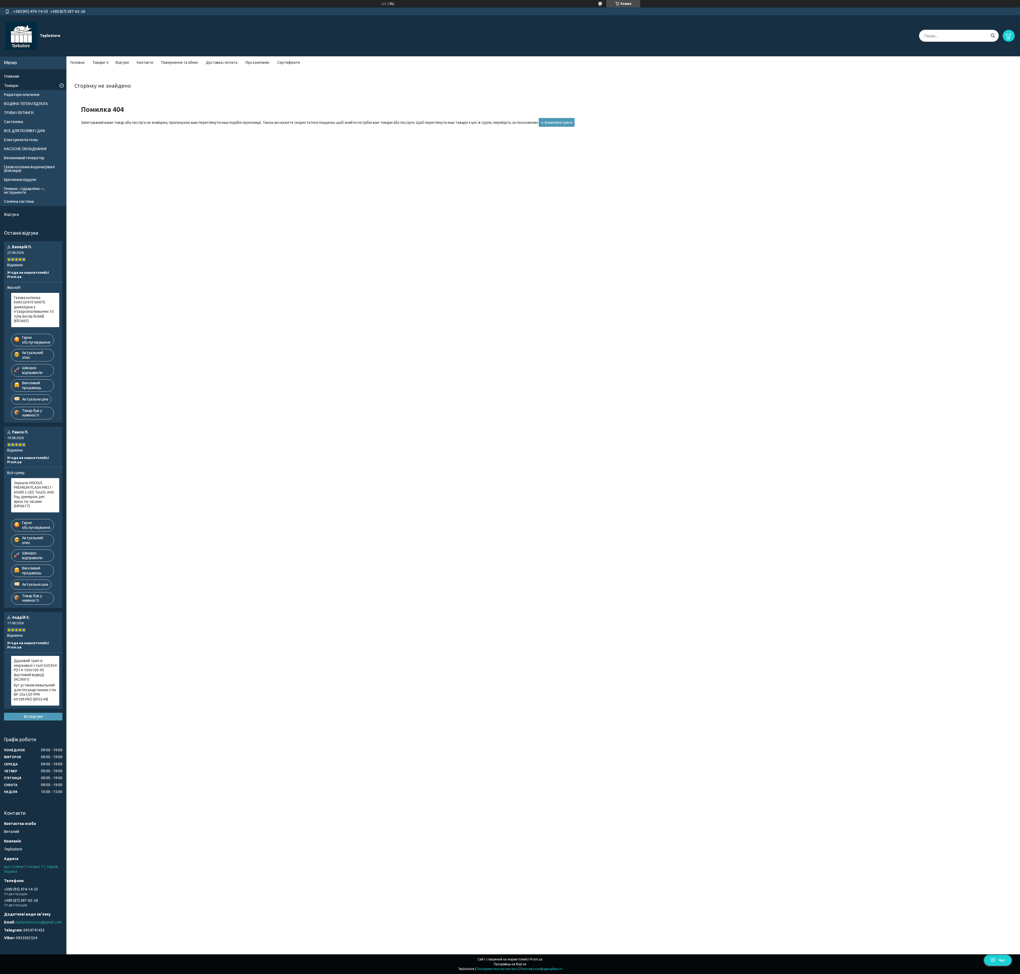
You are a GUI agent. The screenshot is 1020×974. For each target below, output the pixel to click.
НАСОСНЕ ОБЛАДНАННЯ (25, 149)
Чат (1001, 960)
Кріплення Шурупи (20, 180)
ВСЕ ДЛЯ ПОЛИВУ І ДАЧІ (24, 131)
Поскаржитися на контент (497, 969)
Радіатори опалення (21, 94)
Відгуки (122, 62)
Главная (11, 76)
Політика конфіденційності (541, 969)
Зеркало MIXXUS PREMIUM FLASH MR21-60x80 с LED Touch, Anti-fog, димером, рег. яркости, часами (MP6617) (34, 494)
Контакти (145, 62)
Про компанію (257, 62)
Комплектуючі (558, 122)
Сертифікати (288, 62)
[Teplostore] (21, 35)
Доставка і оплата (221, 62)
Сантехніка (13, 122)
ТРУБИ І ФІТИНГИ (18, 113)
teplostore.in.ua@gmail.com (39, 922)
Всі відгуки (33, 716)
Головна (77, 62)
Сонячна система (19, 201)
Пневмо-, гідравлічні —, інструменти (24, 191)
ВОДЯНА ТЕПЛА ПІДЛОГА (26, 104)
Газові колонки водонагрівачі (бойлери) (29, 169)
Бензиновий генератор (24, 158)
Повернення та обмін (179, 62)
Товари (98, 62)
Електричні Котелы (21, 140)
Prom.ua (536, 959)
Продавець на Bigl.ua (510, 964)
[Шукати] (993, 36)
